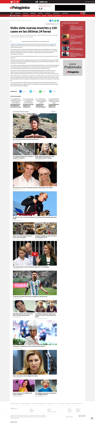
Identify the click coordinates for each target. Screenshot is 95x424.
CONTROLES (72, 52)
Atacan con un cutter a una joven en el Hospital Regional (76, 49)
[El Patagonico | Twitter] (11, 2)
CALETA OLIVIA (57, 15)
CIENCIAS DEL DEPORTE (14, 403)
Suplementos (78, 409)
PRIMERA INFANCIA (50, 403)
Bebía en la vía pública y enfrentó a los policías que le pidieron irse (76, 55)
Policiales (25, 13)
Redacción (69, 411)
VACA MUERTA (72, 25)
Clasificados (65, 13)
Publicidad (78, 410)
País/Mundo (33, 13)
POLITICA (33, 15)
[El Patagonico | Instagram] (17, 2)
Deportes (40, 13)
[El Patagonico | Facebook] (14, 2)
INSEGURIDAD (26, 15)
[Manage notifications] (92, 418)
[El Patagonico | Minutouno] (36, 2)
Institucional (78, 411)
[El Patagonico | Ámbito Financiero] (43, 2)
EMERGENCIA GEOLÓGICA (77, 403)
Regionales (17, 13)
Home (11, 13)
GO (55, 403)
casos (17, 65)
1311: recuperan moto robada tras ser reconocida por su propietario (76, 37)
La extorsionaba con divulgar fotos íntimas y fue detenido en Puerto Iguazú (54, 107)
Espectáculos (56, 13)
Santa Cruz (47, 13)
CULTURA (44, 15)
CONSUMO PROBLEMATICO (25, 403)
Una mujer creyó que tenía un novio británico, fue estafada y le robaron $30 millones (28, 107)
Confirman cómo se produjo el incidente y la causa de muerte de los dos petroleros (76, 28)
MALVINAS (50, 15)
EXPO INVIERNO (68, 403)
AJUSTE (38, 15)
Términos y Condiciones (52, 411)
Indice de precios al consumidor (39, 403)
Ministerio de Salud (15, 44)
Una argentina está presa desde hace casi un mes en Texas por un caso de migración (15, 107)
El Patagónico (13, 20)
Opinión (31, 411)
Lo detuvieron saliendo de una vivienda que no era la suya (76, 43)
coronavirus (51, 44)
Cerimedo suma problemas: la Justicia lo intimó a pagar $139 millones (41, 106)
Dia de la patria (61, 403)
